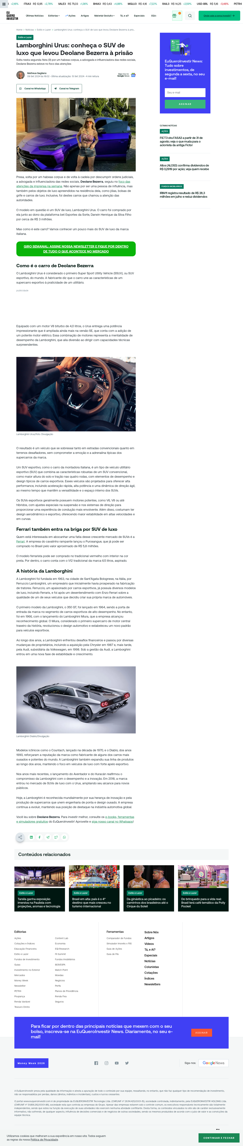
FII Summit (60, 954)
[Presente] (177, 16)
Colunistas (151, 967)
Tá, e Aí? (149, 949)
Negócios (60, 980)
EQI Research (62, 948)
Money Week (21, 980)
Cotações (151, 972)
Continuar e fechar (219, 1138)
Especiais (139, 15)
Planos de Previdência (66, 991)
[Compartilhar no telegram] (47, 837)
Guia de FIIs (113, 954)
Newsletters (152, 984)
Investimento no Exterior (27, 970)
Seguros (59, 1001)
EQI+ (153, 15)
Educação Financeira (25, 948)
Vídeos (149, 944)
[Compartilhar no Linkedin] (31, 837)
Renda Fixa (61, 996)
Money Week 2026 (31, 1063)
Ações (17, 938)
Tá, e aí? (124, 15)
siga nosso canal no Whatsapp (112, 821)
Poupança (19, 996)
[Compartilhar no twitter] (56, 837)
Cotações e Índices (24, 943)
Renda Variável (22, 1001)
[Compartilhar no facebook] (39, 837)
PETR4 (17, 991)
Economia (60, 943)
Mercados (19, 975)
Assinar (185, 104)
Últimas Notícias (34, 15)
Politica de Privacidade (44, 1139)
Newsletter (20, 985)
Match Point (61, 970)
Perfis (58, 985)
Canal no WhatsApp (35, 88)
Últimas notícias (168, 126)
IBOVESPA (60, 964)
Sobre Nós (151, 932)
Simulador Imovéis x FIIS (119, 943)
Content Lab (61, 938)
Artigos (85, 15)
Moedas (59, 975)
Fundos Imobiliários (65, 959)
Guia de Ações (114, 948)
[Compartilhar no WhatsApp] (64, 837)
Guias (17, 964)
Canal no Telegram (69, 88)
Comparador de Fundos (119, 938)
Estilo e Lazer (44, 29)
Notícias (29, 29)
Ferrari (20, 541)
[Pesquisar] (190, 15)
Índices (149, 978)
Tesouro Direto (22, 1007)
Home (19, 29)
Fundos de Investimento (27, 959)
